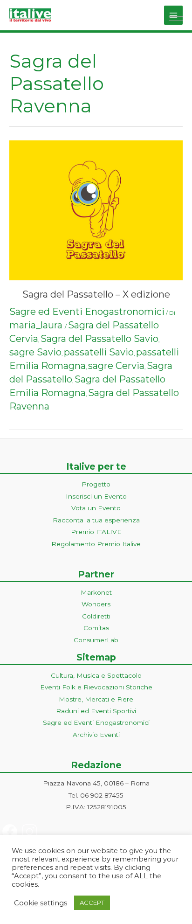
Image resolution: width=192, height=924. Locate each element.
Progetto (96, 484)
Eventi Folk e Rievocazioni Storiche (96, 687)
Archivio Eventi (96, 734)
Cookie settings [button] (40, 903)
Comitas (96, 628)
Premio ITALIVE (96, 531)
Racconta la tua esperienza (96, 520)
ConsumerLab (96, 640)
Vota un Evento (96, 508)
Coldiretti (96, 616)
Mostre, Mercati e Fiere (96, 699)
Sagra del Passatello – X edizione (96, 294)
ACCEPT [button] (92, 902)
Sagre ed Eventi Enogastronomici (87, 311)
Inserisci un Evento (96, 496)
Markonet (96, 592)
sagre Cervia (116, 365)
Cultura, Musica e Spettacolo (96, 675)
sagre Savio (35, 352)
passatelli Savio (99, 352)
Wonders (96, 604)
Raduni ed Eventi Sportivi (96, 711)
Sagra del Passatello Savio (99, 338)
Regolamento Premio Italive (96, 544)
